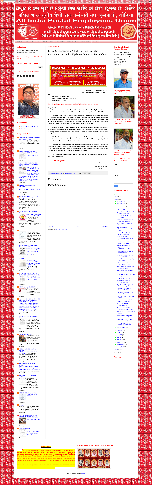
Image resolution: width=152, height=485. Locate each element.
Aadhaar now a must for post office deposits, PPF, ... (124, 320)
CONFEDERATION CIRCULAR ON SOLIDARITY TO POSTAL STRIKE (33, 278)
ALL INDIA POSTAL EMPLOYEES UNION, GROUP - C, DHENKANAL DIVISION (28, 164)
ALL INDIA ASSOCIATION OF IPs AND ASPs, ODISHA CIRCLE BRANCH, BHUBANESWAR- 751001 (29, 300)
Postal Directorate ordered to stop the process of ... (124, 316)
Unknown (23, 128)
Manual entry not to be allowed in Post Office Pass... (125, 267)
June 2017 (119, 335)
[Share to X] (86, 173)
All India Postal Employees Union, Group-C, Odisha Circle (28, 246)
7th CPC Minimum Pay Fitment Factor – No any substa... (125, 285)
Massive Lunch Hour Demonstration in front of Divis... (124, 229)
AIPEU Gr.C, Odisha (48, 41)
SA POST (21, 259)
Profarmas (95, 41)
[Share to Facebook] (88, 173)
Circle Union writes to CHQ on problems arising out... (125, 220)
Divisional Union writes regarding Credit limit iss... (125, 259)
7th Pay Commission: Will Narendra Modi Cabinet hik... (125, 308)
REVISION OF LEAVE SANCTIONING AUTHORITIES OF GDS (32, 154)
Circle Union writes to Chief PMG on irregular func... (126, 275)
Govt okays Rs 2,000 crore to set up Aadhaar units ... (125, 293)
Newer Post (52, 226)
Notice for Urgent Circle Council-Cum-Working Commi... (126, 263)
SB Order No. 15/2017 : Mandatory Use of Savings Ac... (126, 304)
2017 (116, 199)
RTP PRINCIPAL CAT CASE (124, 278)
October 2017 (120, 206)
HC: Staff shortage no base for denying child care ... (125, 251)
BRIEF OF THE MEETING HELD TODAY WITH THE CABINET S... (125, 238)
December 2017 (121, 201)
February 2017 (121, 344)
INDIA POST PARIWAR (25, 428)
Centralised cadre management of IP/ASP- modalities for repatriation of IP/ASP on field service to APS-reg (33, 263)
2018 (116, 196)
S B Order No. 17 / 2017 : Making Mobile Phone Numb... (125, 242)
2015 (116, 352)
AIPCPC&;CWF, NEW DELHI (27, 287)
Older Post (105, 226)
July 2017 (119, 332)
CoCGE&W (19, 41)
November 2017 (121, 203)
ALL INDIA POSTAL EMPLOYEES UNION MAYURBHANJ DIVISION (28, 415)
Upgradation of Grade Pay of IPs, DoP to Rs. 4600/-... (125, 255)
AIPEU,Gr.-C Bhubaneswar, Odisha (28, 393)
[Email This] (83, 173)
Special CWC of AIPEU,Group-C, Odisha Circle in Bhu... (125, 212)
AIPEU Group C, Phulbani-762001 (29, 126)
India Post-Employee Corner (82, 41)
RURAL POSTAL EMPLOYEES (27, 151)
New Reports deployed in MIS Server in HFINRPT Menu (124, 289)
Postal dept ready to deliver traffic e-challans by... (124, 233)
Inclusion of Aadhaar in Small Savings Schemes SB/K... (124, 300)
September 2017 (121, 327)
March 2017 (120, 342)
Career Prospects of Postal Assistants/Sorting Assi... (124, 324)
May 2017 (119, 337)
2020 (117, 194)
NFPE (26, 41)
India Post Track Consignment (65, 41)
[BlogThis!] (85, 173)
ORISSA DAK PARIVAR (25, 334)
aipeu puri (21, 405)
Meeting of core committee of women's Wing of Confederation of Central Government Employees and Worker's (33, 251)
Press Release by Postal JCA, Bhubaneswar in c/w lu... (124, 224)
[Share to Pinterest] (90, 173)
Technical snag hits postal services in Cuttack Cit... (124, 281)
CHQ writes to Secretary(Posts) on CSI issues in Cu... (125, 208)
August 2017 (120, 330)
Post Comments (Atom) (61, 229)
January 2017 (120, 347)
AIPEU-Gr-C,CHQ (35, 41)
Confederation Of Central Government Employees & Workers (29, 138)
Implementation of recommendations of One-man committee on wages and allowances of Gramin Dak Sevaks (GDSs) (30, 368)
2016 (116, 350)
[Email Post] (80, 173)
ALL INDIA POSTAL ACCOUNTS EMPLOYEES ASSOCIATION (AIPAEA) (29, 274)
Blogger (83, 473)
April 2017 (119, 339)
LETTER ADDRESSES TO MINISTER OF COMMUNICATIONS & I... (124, 247)
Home (78, 226)
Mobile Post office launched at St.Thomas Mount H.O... (125, 271)
